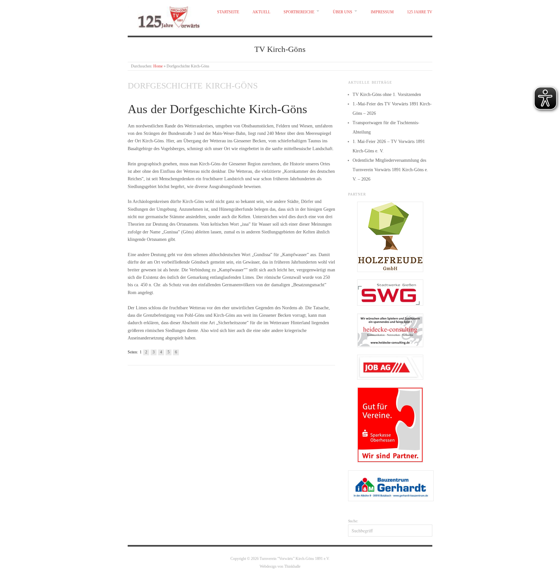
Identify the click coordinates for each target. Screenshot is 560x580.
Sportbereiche (299, 12)
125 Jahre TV (419, 12)
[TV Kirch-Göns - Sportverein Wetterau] (166, 16)
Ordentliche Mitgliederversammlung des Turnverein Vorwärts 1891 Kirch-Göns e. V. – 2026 (390, 170)
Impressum (382, 12)
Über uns (342, 12)
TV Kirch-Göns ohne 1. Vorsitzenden (387, 94)
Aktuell (261, 12)
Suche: (353, 520)
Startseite (228, 12)
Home (158, 66)
